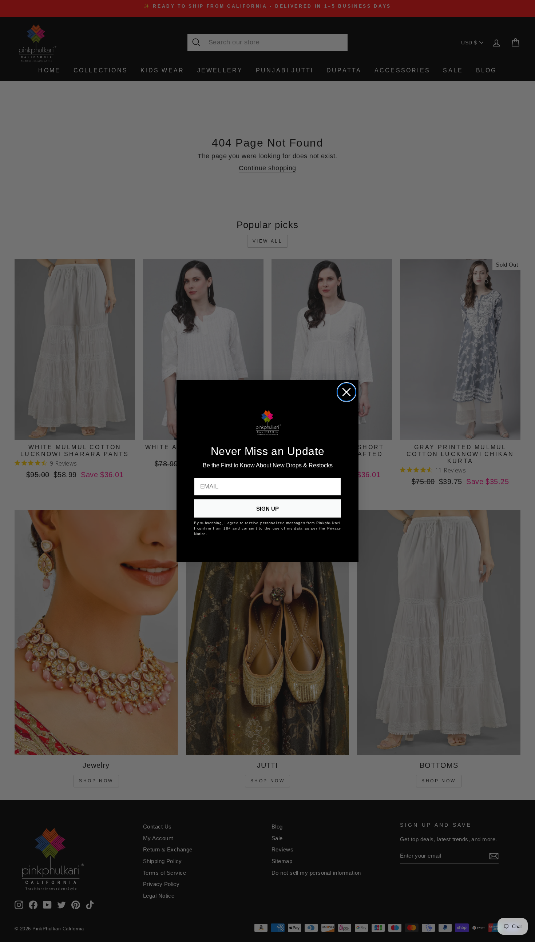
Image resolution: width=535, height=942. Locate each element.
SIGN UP (267, 509)
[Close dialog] (346, 392)
